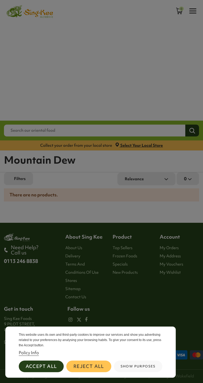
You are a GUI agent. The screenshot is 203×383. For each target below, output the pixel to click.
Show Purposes (138, 366)
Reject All (88, 366)
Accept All (41, 366)
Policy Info (29, 353)
